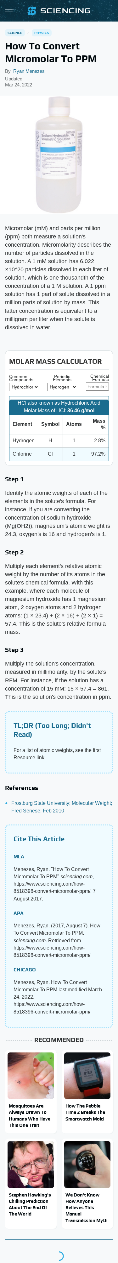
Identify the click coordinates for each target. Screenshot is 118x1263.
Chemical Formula (99, 378)
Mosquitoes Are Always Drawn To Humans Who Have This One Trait (29, 1115)
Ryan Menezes (29, 71)
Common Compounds (21, 378)
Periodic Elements (62, 378)
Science (15, 33)
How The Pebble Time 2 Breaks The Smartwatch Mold (85, 1112)
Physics (41, 33)
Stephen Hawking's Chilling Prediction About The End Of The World (30, 1204)
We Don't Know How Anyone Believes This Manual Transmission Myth (86, 1207)
